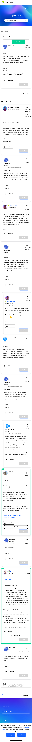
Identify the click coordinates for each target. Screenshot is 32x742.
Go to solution (18, 42)
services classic (18, 74)
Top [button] (2, 694)
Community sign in (25, 8)
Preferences (16, 739)
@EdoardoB (8, 579)
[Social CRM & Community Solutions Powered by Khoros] (26, 695)
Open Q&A (5, 31)
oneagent (10, 74)
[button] (10, 735)
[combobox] (16, 20)
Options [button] (30, 31)
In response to (15, 167)
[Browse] (6, 8)
